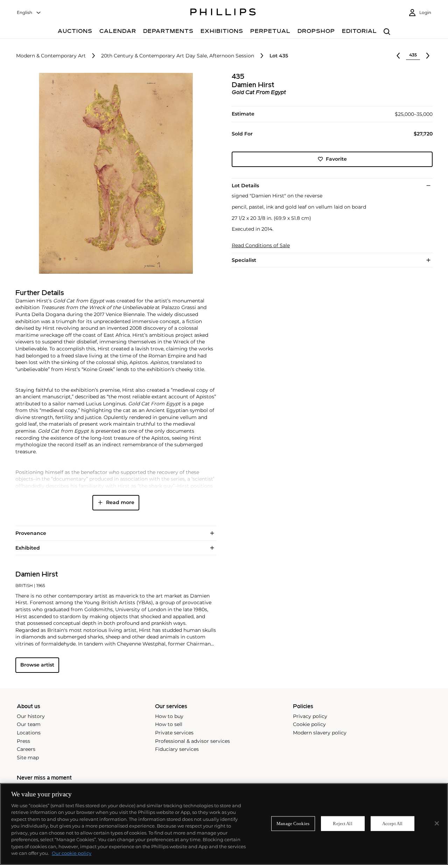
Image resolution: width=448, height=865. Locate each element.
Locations (29, 733)
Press (23, 741)
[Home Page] (223, 13)
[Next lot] (428, 56)
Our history (31, 716)
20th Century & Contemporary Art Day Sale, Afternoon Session (177, 56)
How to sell (168, 724)
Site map (28, 757)
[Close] (436, 823)
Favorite (336, 159)
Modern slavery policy (319, 733)
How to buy (169, 716)
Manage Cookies (292, 823)
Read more (120, 502)
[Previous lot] (398, 56)
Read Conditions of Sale (261, 246)
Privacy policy (310, 716)
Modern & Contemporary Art (51, 56)
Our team (29, 724)
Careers (26, 749)
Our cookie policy (71, 853)
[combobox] (29, 13)
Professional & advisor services (192, 741)
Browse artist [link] (37, 665)
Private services (174, 733)
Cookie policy (309, 724)
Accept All (392, 823)
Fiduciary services (177, 749)
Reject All (342, 823)
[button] (113, 173)
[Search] (386, 32)
